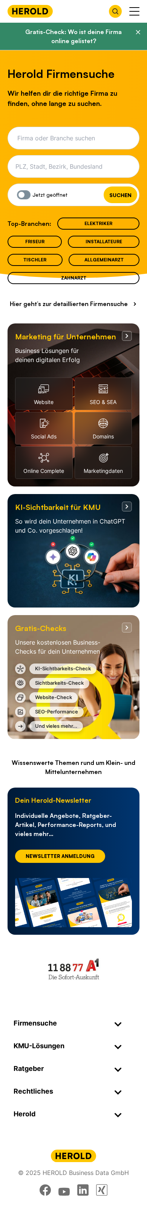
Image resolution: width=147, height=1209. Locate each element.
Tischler (34, 260)
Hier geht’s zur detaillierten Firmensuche (69, 304)
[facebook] (45, 1190)
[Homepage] (30, 11)
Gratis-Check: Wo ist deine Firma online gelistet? (73, 36)
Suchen (120, 195)
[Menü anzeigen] (134, 11)
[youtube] (64, 1190)
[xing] (101, 1190)
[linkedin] (83, 1190)
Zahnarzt (73, 278)
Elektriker (98, 223)
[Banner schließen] (137, 32)
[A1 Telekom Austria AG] (73, 969)
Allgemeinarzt (104, 260)
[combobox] (76, 138)
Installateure (104, 241)
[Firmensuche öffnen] (115, 11)
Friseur (34, 241)
